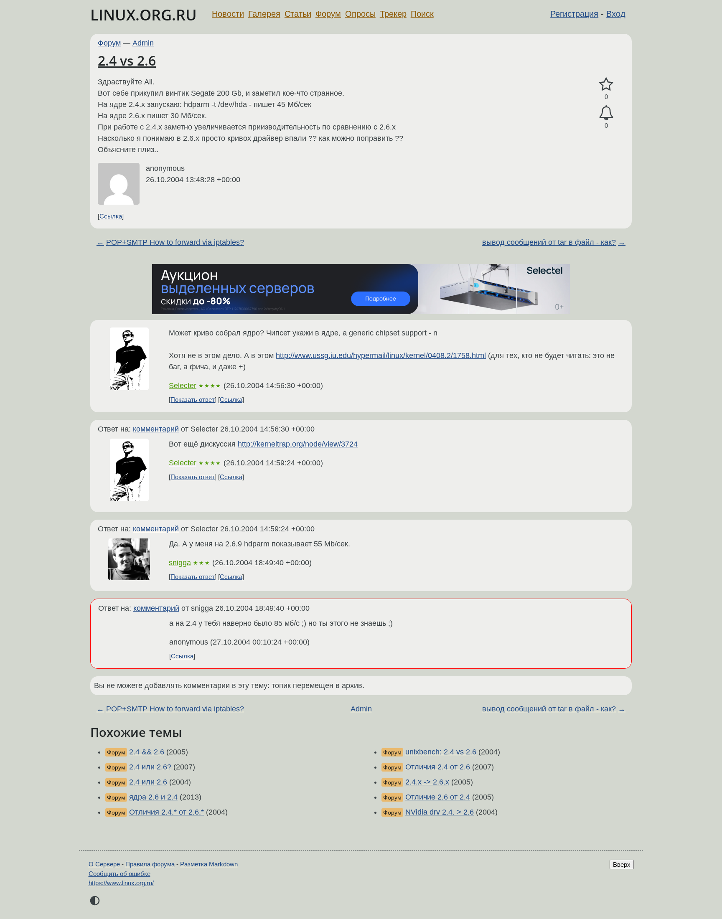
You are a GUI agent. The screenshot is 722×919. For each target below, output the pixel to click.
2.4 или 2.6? (150, 767)
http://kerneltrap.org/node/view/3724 (298, 444)
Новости (228, 13)
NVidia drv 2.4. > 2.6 (439, 812)
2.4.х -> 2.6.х (427, 782)
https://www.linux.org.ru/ (121, 882)
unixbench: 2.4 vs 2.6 (440, 752)
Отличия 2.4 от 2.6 (437, 767)
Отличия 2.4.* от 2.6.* (166, 812)
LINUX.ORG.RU (143, 15)
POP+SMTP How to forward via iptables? (175, 242)
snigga (180, 563)
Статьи (298, 13)
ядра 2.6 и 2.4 (153, 797)
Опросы (360, 13)
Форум (328, 13)
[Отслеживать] (606, 113)
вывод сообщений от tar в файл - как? (549, 242)
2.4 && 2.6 (146, 752)
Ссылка (110, 216)
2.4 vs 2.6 (127, 60)
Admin (143, 43)
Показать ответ (192, 399)
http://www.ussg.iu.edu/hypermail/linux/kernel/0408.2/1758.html (381, 355)
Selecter (182, 385)
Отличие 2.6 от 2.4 (437, 797)
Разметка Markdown (209, 864)
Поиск (422, 13)
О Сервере (104, 864)
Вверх (621, 864)
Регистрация (574, 13)
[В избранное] (606, 84)
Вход (615, 13)
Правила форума (150, 864)
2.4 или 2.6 (148, 782)
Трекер (393, 13)
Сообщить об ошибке (119, 873)
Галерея (264, 13)
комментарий (156, 429)
